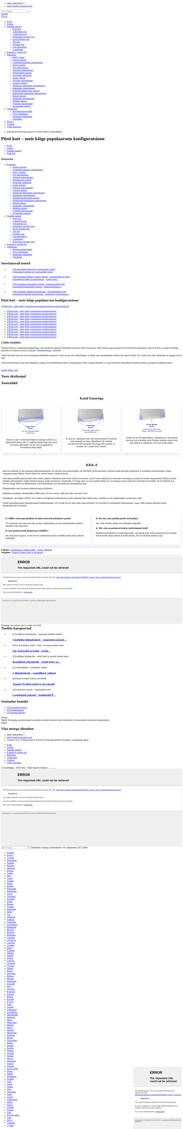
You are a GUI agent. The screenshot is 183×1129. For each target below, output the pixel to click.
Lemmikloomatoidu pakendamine (28, 62)
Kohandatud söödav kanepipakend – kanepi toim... (35, 279)
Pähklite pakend (20, 101)
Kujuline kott (18, 44)
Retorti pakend (19, 96)
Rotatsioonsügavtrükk (22, 111)
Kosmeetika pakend (21, 106)
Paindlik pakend (14, 26)
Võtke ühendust (14, 127)
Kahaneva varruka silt (17, 52)
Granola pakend (20, 83)
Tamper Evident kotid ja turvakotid (27, 552)
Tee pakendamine (20, 67)
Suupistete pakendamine (23, 98)
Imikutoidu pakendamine (24, 88)
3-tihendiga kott (20, 34)
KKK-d (10, 121)
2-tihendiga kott (20, 31)
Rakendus (11, 55)
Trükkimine (12, 109)
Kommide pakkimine (22, 75)
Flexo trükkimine (20, 114)
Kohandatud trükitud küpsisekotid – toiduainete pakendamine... (41, 294)
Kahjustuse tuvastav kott (24, 37)
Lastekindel (18, 49)
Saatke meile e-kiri (9, 370)
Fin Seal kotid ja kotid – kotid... (31, 650)
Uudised (10, 124)
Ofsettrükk (17, 119)
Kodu (9, 21)
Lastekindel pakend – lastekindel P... (34, 695)
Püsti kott (17, 29)
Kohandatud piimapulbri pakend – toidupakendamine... (37, 287)
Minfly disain (19, 57)
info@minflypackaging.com (19, 737)
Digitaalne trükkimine (22, 116)
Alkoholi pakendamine (23, 70)
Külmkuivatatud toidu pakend (26, 91)
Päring (4, 722)
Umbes (10, 24)
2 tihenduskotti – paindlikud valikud (34, 673)
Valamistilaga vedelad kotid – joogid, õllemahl (31, 550)
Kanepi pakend (19, 60)
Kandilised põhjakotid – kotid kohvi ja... (36, 661)
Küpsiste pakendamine (23, 80)
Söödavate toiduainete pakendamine (29, 85)
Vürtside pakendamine (23, 103)
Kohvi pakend (19, 65)
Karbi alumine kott (21, 39)
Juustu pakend (19, 78)
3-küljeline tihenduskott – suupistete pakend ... (40, 639)
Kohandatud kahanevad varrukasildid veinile (33, 272)
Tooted (10, 148)
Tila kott (16, 42)
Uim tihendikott (20, 47)
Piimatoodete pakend (22, 73)
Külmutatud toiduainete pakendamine (29, 93)
